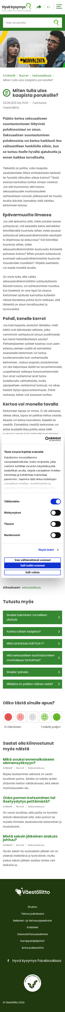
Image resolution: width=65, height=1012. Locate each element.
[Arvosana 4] (44, 717)
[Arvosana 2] (20, 717)
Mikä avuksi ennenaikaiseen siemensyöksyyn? (28, 761)
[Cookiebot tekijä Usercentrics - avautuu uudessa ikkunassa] (46, 439)
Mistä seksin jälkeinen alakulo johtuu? (30, 838)
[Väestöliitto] (32, 892)
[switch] (56, 513)
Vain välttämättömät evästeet (33, 560)
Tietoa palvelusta (32, 914)
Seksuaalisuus (42, 75)
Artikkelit (9, 75)
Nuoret (24, 75)
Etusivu (32, 907)
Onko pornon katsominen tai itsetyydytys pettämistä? (29, 799)
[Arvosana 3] (32, 717)
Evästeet (32, 927)
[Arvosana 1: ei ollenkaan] (8, 717)
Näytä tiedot (46, 549)
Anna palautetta (33, 948)
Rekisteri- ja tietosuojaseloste (32, 920)
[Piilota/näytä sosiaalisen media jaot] (38, 7)
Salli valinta (32, 572)
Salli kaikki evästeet (32, 565)
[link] (32, 774)
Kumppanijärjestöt (32, 941)
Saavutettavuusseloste (32, 934)
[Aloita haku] (56, 23)
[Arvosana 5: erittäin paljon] (56, 717)
